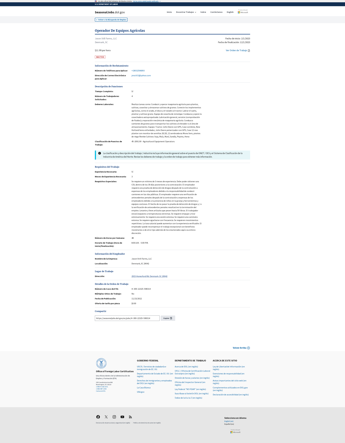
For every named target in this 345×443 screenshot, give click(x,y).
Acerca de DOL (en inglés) (186, 366)
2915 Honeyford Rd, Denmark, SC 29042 (149, 276)
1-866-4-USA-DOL (102, 387)
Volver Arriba (239, 347)
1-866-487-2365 (101, 389)
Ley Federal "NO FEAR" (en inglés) (190, 389)
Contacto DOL (101, 391)
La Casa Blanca (144, 387)
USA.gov (140, 391)
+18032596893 (138, 70)
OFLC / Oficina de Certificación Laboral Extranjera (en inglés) (192, 372)
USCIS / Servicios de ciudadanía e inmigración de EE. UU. (151, 368)
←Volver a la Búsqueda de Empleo (111, 19)
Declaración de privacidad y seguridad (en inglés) (113, 423)
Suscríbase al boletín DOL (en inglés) (191, 393)
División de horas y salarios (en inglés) (192, 377)
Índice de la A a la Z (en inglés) (188, 397)
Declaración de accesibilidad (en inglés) (231, 394)
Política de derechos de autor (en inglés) (147, 423)
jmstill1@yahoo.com (141, 75)
